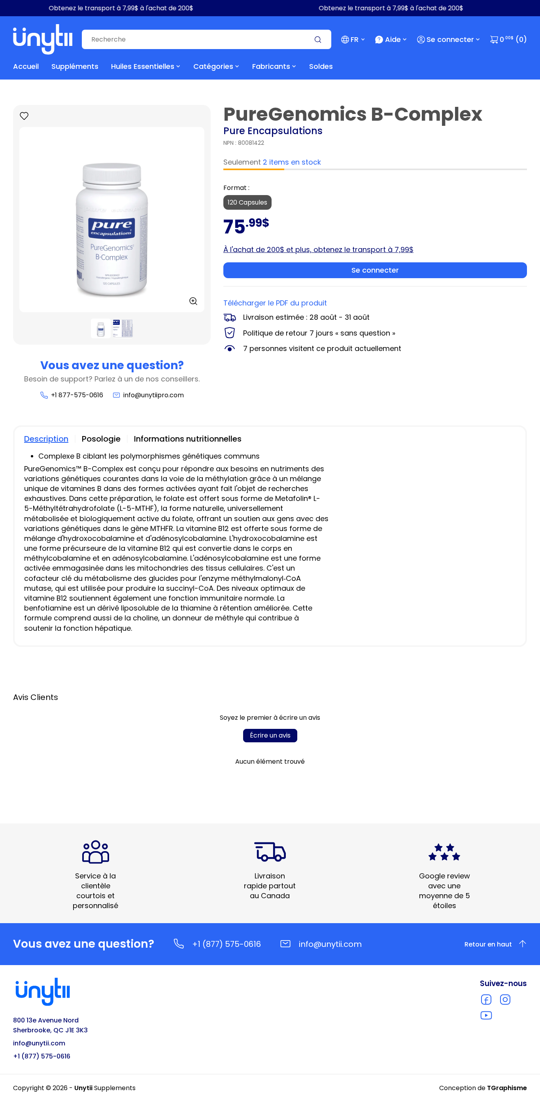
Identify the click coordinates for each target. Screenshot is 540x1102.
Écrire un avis (270, 735)
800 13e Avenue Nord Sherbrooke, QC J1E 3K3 (50, 1025)
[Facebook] (486, 999)
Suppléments (74, 66)
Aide (393, 39)
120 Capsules (247, 202)
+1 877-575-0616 (77, 395)
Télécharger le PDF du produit (275, 303)
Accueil (26, 66)
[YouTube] (486, 1015)
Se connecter (450, 39)
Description (46, 439)
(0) (513, 39)
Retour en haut (488, 944)
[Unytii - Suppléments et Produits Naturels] (42, 39)
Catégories (213, 66)
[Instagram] (505, 999)
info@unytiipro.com (153, 395)
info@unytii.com (330, 944)
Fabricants (271, 66)
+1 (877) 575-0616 (226, 944)
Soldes (321, 66)
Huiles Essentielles (142, 66)
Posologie (101, 439)
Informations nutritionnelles (188, 439)
